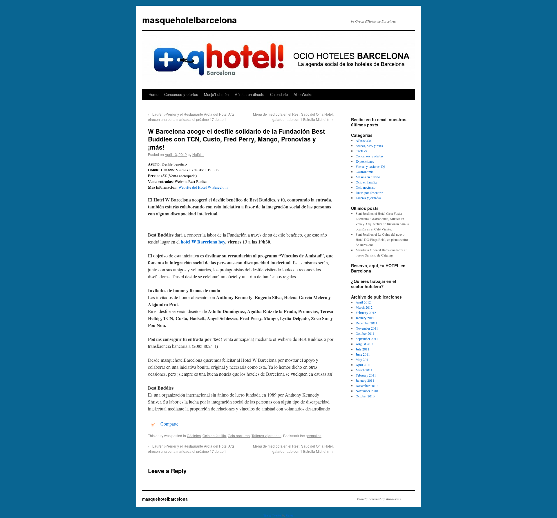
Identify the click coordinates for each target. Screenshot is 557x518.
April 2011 (363, 364)
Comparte (169, 424)
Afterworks (364, 140)
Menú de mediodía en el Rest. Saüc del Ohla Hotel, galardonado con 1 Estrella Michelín (293, 117)
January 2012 (365, 317)
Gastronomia (364, 171)
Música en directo (249, 94)
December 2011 (366, 323)
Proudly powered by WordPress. (379, 499)
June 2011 (363, 354)
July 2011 (362, 349)
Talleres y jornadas (266, 435)
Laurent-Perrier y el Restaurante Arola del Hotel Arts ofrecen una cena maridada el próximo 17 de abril (191, 117)
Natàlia (198, 154)
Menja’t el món (216, 94)
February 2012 (366, 312)
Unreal (290, 515)
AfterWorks (303, 94)
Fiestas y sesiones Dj (370, 166)
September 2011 (367, 338)
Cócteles (194, 435)
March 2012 (364, 307)
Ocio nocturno (239, 435)
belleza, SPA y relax (369, 145)
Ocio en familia (214, 435)
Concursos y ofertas (181, 94)
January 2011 (365, 380)
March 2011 (364, 370)
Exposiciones (365, 161)
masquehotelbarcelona (189, 19)
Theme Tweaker (272, 515)
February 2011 (366, 375)
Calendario (279, 94)
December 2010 (366, 385)
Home (153, 94)
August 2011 (365, 343)
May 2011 (363, 359)
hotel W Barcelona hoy (203, 241)
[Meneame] (153, 424)
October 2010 (365, 396)
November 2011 (367, 328)
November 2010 (367, 390)
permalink (313, 435)
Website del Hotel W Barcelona (203, 187)
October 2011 (365, 333)
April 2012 (363, 302)
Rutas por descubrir (369, 192)
